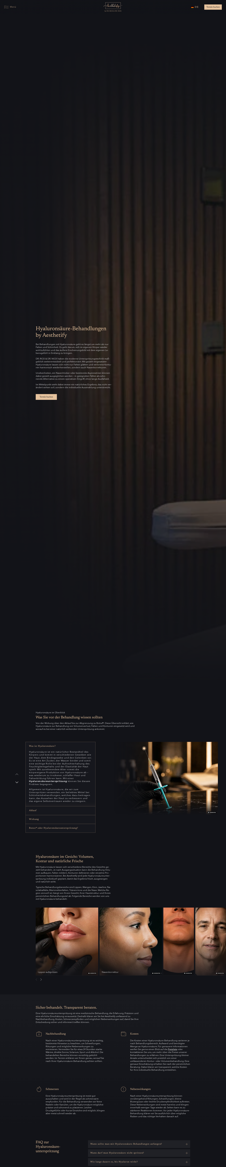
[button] (139, 1144)
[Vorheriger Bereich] (16, 774)
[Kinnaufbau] (178, 942)
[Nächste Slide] (41, 979)
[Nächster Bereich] (16, 782)
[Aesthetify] (113, 5)
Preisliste (172, 1049)
